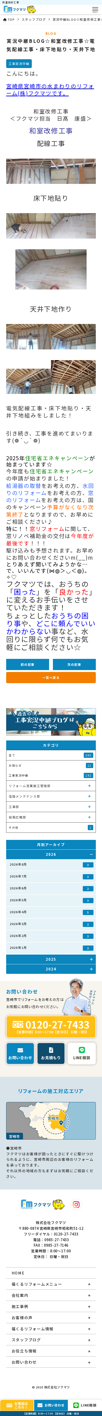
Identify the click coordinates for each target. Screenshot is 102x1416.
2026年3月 (49, 923)
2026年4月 (49, 912)
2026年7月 (49, 876)
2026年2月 (49, 935)
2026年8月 (49, 864)
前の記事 (28, 664)
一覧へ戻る (51, 677)
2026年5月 (49, 900)
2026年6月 (49, 888)
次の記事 (74, 664)
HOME (18, 1273)
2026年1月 (49, 947)
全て (50, 755)
